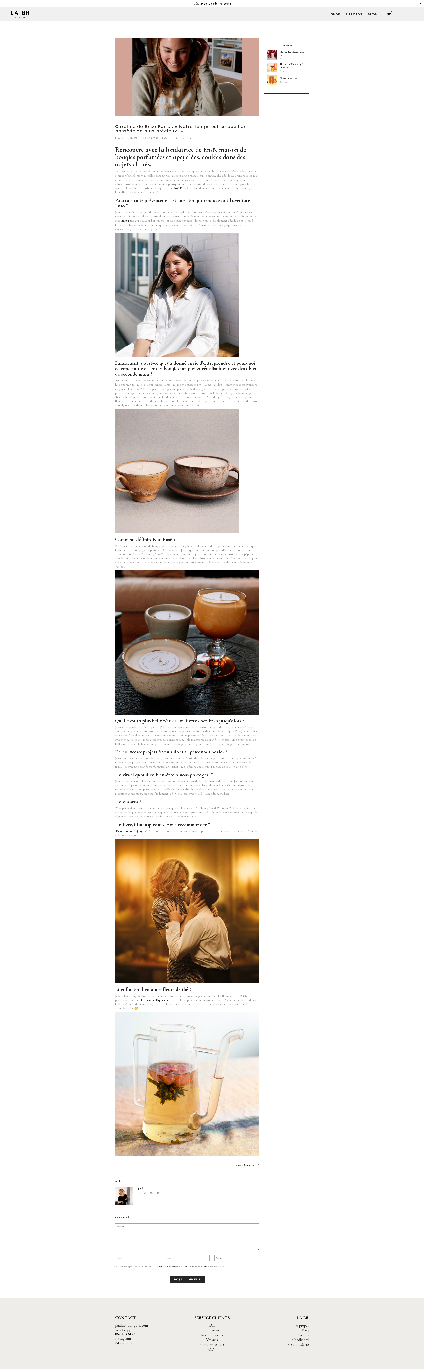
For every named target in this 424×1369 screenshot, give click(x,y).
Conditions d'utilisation (202, 1266)
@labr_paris (124, 1343)
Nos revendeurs (212, 1335)
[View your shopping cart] (387, 14)
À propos (353, 14)
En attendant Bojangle (130, 831)
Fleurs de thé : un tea (290, 78)
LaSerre (166, 138)
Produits (303, 1335)
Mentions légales (212, 1344)
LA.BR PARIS (152, 138)
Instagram (123, 1338)
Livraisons (212, 1330)
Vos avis (212, 1340)
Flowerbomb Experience (154, 1000)
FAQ (212, 1325)
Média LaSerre (298, 1344)
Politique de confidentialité (173, 1266)
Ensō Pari (179, 188)
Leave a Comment (245, 1165)
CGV (212, 1349)
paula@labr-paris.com (131, 1325)
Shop (335, 14)
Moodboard (300, 1340)
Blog (372, 14)
